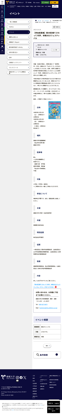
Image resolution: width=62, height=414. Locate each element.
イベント (46, 20)
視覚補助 (29, 2)
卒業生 (31, 6)
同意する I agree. (53, 403)
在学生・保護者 (25, 6)
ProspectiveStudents (13, 6)
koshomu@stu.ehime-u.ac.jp (48, 308)
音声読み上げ (21, 2)
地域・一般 (44, 6)
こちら (41, 405)
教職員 (49, 6)
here (13, 410)
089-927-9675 (43, 304)
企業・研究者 (37, 6)
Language (37, 2)
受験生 (18, 6)
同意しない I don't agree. (53, 410)
